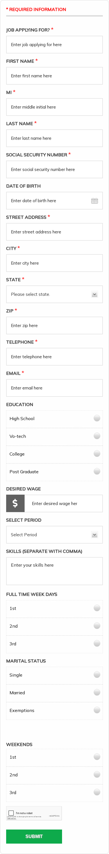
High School (22, 418)
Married (17, 692)
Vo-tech (18, 436)
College (17, 454)
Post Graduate (24, 471)
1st (13, 608)
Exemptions (22, 710)
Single (16, 675)
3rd (13, 643)
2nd (14, 626)
